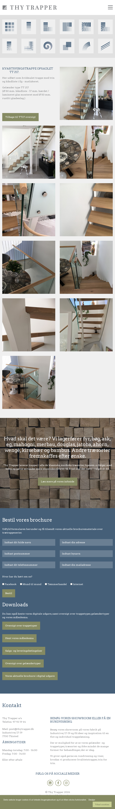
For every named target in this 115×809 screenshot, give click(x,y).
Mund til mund (32, 584)
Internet (78, 584)
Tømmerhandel (57, 584)
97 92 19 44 (19, 721)
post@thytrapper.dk (21, 729)
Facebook (10, 584)
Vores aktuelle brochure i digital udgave (30, 676)
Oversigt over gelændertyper (23, 663)
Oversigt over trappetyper (21, 625)
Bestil (8, 593)
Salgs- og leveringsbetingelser (23, 650)
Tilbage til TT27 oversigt (20, 117)
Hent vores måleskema (19, 638)
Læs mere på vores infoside (57, 481)
